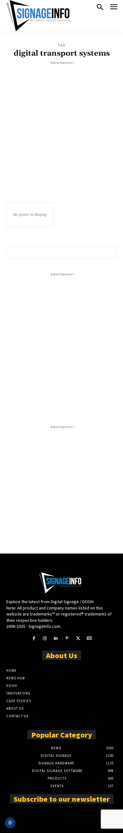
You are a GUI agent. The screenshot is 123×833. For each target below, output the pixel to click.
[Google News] (89, 638)
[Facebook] (34, 638)
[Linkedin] (56, 638)
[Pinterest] (67, 638)
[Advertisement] (61, 127)
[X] (78, 638)
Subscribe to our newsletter (62, 798)
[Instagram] (45, 638)
